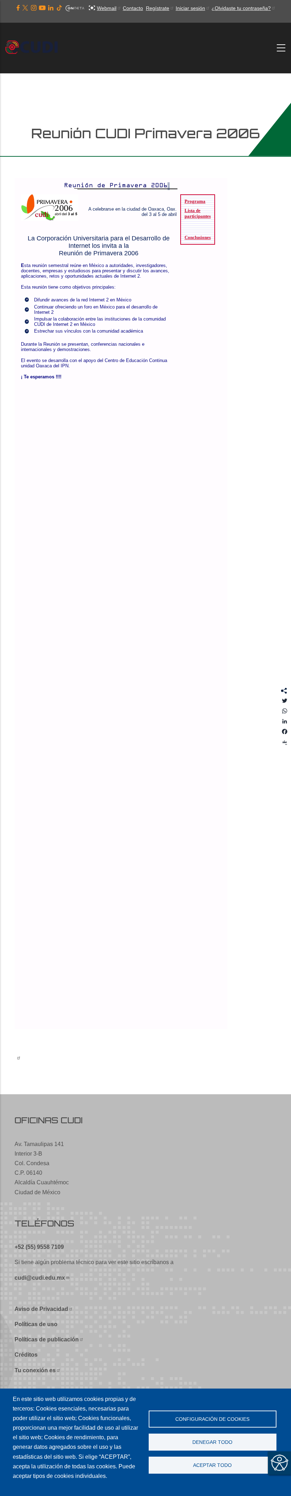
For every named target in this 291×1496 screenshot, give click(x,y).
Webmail (106, 8)
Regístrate (157, 8)
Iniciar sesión (190, 8)
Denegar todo (212, 1442)
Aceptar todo (212, 1465)
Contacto (133, 8)
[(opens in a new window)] (18, 8)
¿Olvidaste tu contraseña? (241, 8)
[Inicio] (33, 47)
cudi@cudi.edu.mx (40, 1278)
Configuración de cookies (212, 1419)
